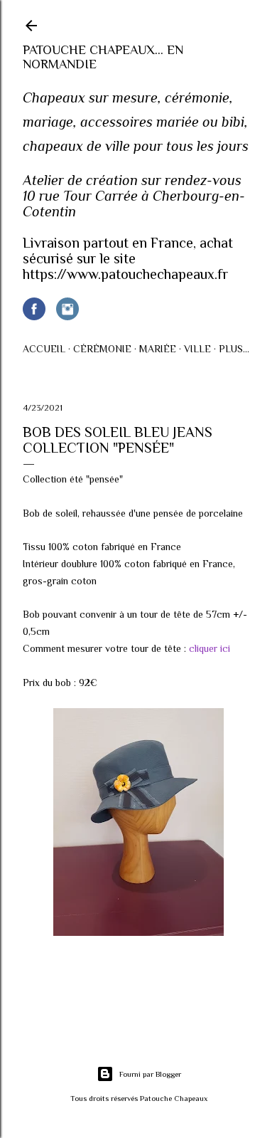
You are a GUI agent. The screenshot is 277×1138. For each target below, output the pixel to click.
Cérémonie (102, 348)
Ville (197, 348)
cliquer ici (209, 648)
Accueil (44, 348)
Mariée (157, 348)
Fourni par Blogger (150, 1074)
